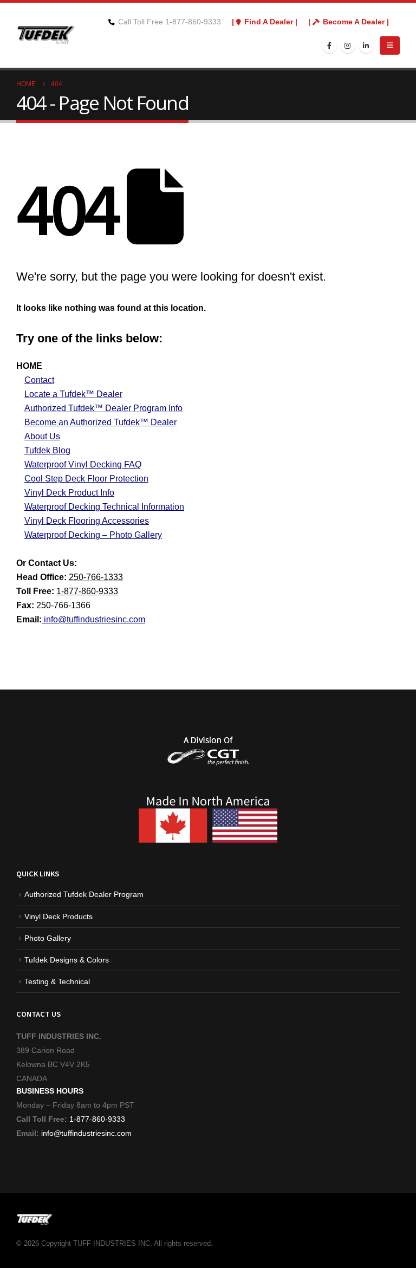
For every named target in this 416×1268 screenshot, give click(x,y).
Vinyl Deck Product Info (69, 492)
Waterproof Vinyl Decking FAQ (82, 464)
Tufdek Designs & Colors (66, 959)
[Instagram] (347, 45)
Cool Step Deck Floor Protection (86, 478)
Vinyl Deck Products (58, 916)
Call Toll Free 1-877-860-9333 (169, 21)
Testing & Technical (57, 981)
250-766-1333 (96, 577)
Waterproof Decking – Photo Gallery (93, 534)
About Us (42, 436)
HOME (29, 365)
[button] (390, 45)
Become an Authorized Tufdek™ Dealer (100, 422)
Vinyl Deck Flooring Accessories (86, 520)
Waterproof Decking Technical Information (104, 506)
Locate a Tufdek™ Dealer (73, 394)
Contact (39, 380)
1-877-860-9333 (87, 591)
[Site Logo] (46, 34)
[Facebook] (329, 45)
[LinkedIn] (366, 45)
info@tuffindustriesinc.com (85, 1133)
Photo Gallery (47, 938)
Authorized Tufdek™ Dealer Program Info (103, 408)
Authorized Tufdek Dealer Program (84, 894)
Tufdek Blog (47, 450)
